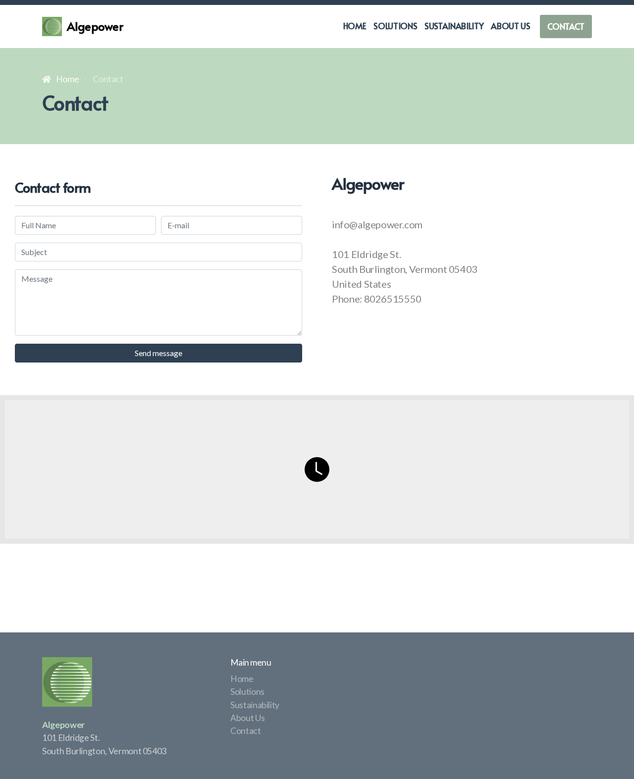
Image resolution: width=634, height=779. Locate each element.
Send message (158, 353)
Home (67, 79)
